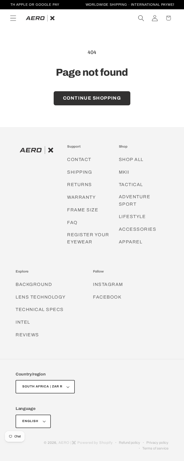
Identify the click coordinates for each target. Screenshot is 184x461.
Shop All (131, 159)
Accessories (137, 229)
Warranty (81, 197)
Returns (79, 184)
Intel (23, 322)
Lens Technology (41, 297)
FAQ (72, 222)
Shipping (79, 172)
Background (34, 284)
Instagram (108, 284)
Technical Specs (40, 309)
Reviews (27, 334)
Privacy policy (157, 443)
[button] (13, 18)
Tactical (131, 184)
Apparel (131, 241)
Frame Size (82, 209)
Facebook (107, 297)
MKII (124, 172)
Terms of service (155, 448)
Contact (79, 159)
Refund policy (129, 443)
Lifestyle (132, 216)
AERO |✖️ (67, 443)
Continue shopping (92, 98)
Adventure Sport (134, 200)
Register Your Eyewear (88, 238)
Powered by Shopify (95, 443)
